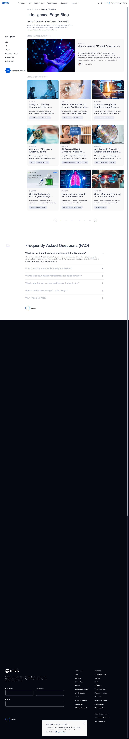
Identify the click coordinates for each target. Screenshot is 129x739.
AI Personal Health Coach (71, 162)
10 (90, 220)
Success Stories (81, 700)
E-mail (7, 699)
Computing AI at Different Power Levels (99, 46)
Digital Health (11, 53)
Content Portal (100, 674)
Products (21, 3)
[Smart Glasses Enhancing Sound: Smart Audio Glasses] (108, 179)
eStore (97, 678)
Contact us (79, 682)
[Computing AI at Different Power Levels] (51, 55)
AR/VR (7, 50)
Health (33, 118)
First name (9, 688)
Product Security (101, 700)
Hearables (9, 57)
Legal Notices (80, 693)
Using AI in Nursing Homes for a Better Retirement (39, 107)
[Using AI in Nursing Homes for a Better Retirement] (43, 89)
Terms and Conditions (102, 718)
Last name (39, 688)
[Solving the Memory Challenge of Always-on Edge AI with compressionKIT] (43, 179)
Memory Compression (38, 207)
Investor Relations (81, 689)
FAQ (96, 682)
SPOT (113, 162)
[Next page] (95, 220)
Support (75, 3)
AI (29, 3)
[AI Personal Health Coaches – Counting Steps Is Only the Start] (75, 134)
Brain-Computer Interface (104, 118)
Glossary (98, 685)
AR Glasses (78, 118)
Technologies (52, 3)
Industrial (9, 61)
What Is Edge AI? (81, 708)
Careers (78, 678)
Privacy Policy (100, 721)
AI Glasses (66, 118)
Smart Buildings (44, 118)
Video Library (99, 704)
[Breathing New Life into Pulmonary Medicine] (75, 179)
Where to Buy (99, 708)
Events (77, 685)
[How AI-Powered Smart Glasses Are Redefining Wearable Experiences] (75, 89)
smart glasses (100, 207)
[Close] (84, 723)
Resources (99, 697)
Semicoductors (43, 162)
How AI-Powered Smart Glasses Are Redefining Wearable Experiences (74, 107)
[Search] (98, 3)
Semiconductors (101, 162)
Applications (38, 3)
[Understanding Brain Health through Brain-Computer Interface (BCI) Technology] (108, 89)
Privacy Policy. (61, 732)
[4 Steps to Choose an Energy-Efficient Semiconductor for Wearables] (43, 134)
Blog (36, 9)
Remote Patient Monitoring (72, 207)
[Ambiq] (5, 3)
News (77, 697)
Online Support (100, 689)
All (6, 42)
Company (64, 3)
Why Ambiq (79, 704)
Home (29, 9)
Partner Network (101, 693)
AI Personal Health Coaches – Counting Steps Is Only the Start (74, 151)
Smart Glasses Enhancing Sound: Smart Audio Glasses (107, 196)
